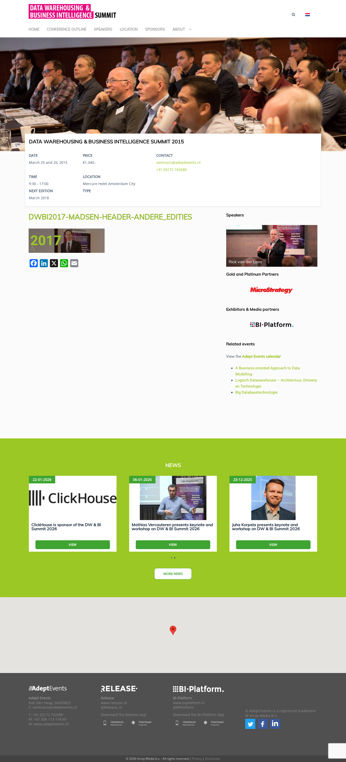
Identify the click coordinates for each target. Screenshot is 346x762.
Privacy (197, 758)
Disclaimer (212, 758)
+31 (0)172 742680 (171, 169)
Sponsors (155, 29)
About (178, 29)
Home (34, 29)
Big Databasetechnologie (256, 392)
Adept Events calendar (261, 356)
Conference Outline (66, 29)
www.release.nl (114, 703)
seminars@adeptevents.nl (178, 162)
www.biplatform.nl (189, 703)
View (72, 544)
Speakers (103, 29)
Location (129, 29)
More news (173, 573)
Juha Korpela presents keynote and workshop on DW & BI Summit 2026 (266, 526)
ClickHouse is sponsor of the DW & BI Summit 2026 (66, 526)
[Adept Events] (73, 10)
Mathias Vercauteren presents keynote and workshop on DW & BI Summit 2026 (172, 526)
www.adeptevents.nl (51, 724)
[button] (250, 724)
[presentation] (13, 94)
